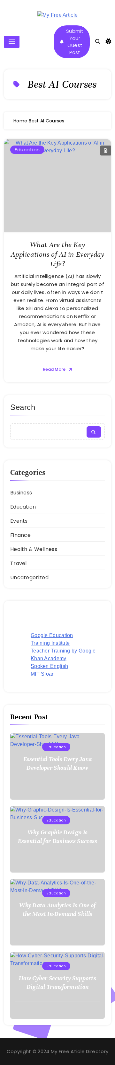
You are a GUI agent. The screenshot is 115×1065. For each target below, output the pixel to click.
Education (27, 149)
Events (19, 521)
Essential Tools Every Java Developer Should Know (57, 763)
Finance (20, 535)
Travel (18, 563)
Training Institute (50, 643)
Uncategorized (29, 577)
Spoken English (49, 666)
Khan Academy (48, 658)
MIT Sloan (43, 674)
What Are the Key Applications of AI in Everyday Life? (57, 254)
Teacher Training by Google (63, 650)
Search (22, 407)
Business (21, 492)
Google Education (52, 635)
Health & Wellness (33, 549)
